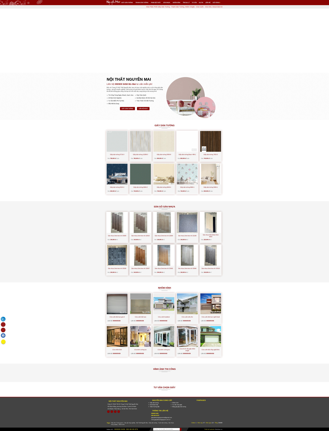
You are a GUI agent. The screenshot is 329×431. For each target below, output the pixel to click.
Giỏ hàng (216, 2)
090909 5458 (119, 429)
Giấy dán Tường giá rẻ (117, 422)
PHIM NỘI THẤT (156, 2)
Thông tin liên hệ (160, 411)
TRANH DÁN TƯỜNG (141, 2)
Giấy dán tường (127, 108)
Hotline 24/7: (110, 429)
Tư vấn (194, 2)
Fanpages (201, 400)
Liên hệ (207, 2)
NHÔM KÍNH (176, 2)
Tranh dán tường (162, 422)
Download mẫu (154, 404)
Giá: (113, 158)
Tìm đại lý (186, 2)
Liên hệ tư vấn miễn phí (129, 84)
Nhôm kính (175, 402)
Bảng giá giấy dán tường (179, 406)
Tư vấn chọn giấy (177, 404)
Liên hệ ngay (143, 108)
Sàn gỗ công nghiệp (129, 422)
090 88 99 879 (132, 429)
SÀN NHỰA (166, 2)
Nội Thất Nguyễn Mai (118, 401)
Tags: (108, 423)
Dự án (201, 2)
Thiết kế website (209, 429)
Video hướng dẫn (154, 406)
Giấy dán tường (127, 2)
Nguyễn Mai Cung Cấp (162, 400)
